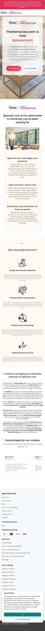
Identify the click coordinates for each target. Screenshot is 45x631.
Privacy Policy (21, 609)
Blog (3, 504)
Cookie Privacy (21, 601)
